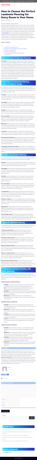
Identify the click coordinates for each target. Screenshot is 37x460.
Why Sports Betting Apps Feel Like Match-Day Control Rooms (15, 435)
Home (4, 1)
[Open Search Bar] (32, 4)
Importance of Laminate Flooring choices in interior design (16, 48)
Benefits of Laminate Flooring (10, 50)
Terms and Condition (18, 1)
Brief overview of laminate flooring (11, 47)
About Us (7, 1)
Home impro (5, 378)
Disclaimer (23, 1)
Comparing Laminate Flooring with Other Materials (14, 53)
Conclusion (8, 54)
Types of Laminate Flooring (10, 51)
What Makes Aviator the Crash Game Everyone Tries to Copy (15, 441)
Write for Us (32, 1)
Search (3, 415)
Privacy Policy (12, 1)
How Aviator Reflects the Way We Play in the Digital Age (14, 429)
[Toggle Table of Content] (2, 45)
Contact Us (27, 1)
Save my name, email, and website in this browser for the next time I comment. (19, 407)
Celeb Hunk (5, 4)
